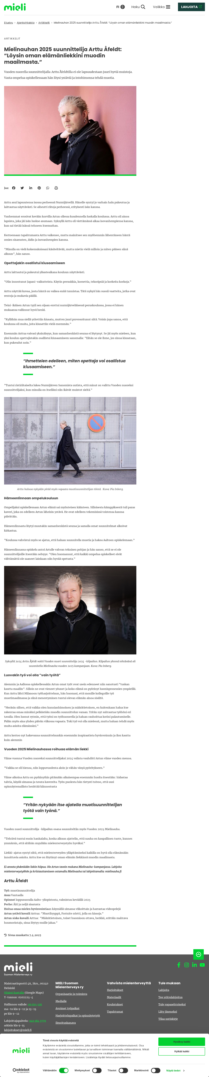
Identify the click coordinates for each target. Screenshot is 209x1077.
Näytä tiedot (173, 1070)
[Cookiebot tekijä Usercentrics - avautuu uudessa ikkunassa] (21, 1070)
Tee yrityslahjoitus (170, 997)
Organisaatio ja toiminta (71, 994)
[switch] (97, 1070)
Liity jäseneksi (167, 1011)
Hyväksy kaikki (181, 1041)
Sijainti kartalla (14, 992)
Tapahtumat (115, 1011)
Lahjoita (163, 990)
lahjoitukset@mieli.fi (18, 1030)
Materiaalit (114, 997)
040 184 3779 (37, 1020)
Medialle (61, 1001)
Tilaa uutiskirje (168, 1018)
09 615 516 (35, 1004)
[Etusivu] (17, 7)
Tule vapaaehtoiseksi (172, 1004)
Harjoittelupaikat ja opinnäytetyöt (78, 1015)
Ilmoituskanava (66, 1022)
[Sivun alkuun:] (198, 954)
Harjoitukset (115, 990)
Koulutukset (115, 1004)
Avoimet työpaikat (68, 1008)
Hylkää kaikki (181, 1051)
